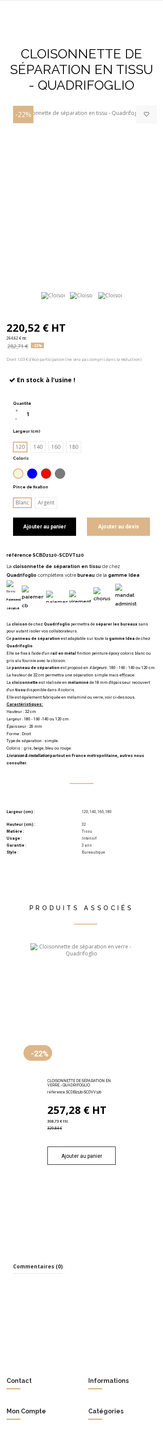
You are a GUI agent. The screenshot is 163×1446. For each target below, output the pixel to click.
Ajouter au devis (118, 527)
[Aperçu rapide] (91, 1073)
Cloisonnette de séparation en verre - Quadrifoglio (79, 1083)
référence (19, 555)
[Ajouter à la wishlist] (146, 114)
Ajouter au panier (44, 527)
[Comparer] (82, 1073)
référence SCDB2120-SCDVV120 (74, 1092)
